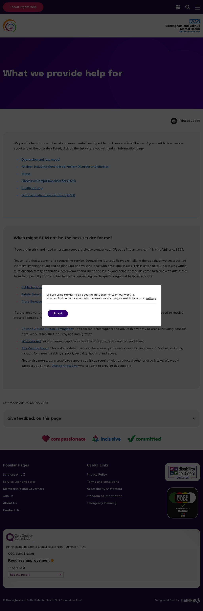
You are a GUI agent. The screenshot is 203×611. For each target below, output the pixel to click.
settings (151, 298)
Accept (58, 313)
